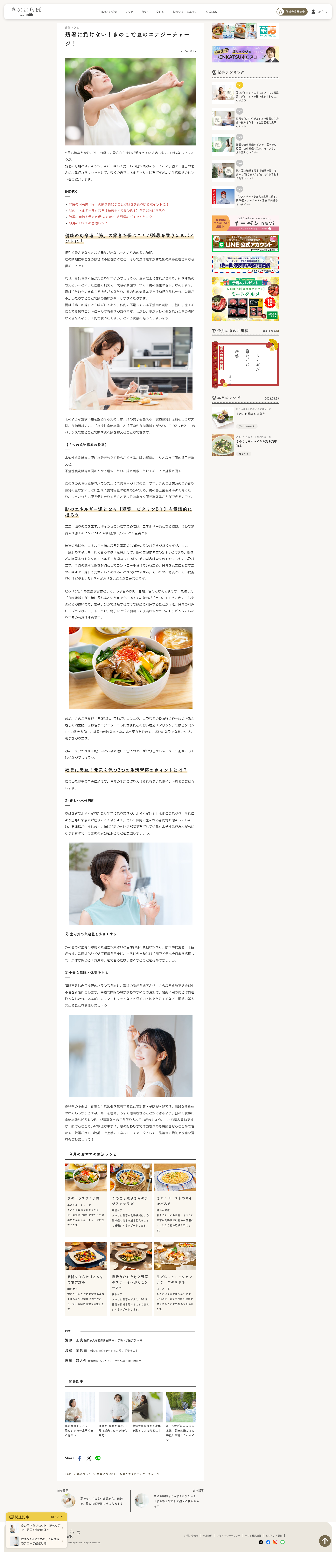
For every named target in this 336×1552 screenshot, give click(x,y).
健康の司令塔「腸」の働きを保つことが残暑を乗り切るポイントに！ (119, 204)
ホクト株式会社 (253, 1535)
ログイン (322, 11)
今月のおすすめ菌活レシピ (88, 223)
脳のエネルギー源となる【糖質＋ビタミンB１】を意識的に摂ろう (117, 210)
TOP (68, 1474)
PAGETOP (325, 1541)
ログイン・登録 (274, 1535)
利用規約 (207, 1535)
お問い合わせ (191, 1535)
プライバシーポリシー (228, 1535)
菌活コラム (84, 1474)
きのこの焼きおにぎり (250, 414)
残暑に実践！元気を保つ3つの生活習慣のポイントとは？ (110, 216)
